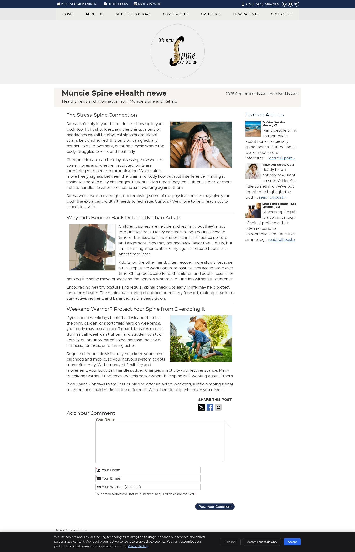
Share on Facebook (210, 407)
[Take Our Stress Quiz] (253, 172)
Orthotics (211, 14)
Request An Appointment (79, 4)
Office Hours (118, 4)
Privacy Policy (138, 546)
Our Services (175, 14)
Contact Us (282, 14)
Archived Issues (284, 94)
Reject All (230, 541)
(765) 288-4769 (267, 4)
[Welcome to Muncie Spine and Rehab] (178, 77)
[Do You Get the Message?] (253, 129)
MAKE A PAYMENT (149, 4)
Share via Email (218, 407)
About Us (94, 14)
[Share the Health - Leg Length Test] (253, 211)
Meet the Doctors (133, 14)
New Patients (245, 14)
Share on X (202, 407)
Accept (292, 541)
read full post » (281, 158)
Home (67, 14)
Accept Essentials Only (262, 541)
